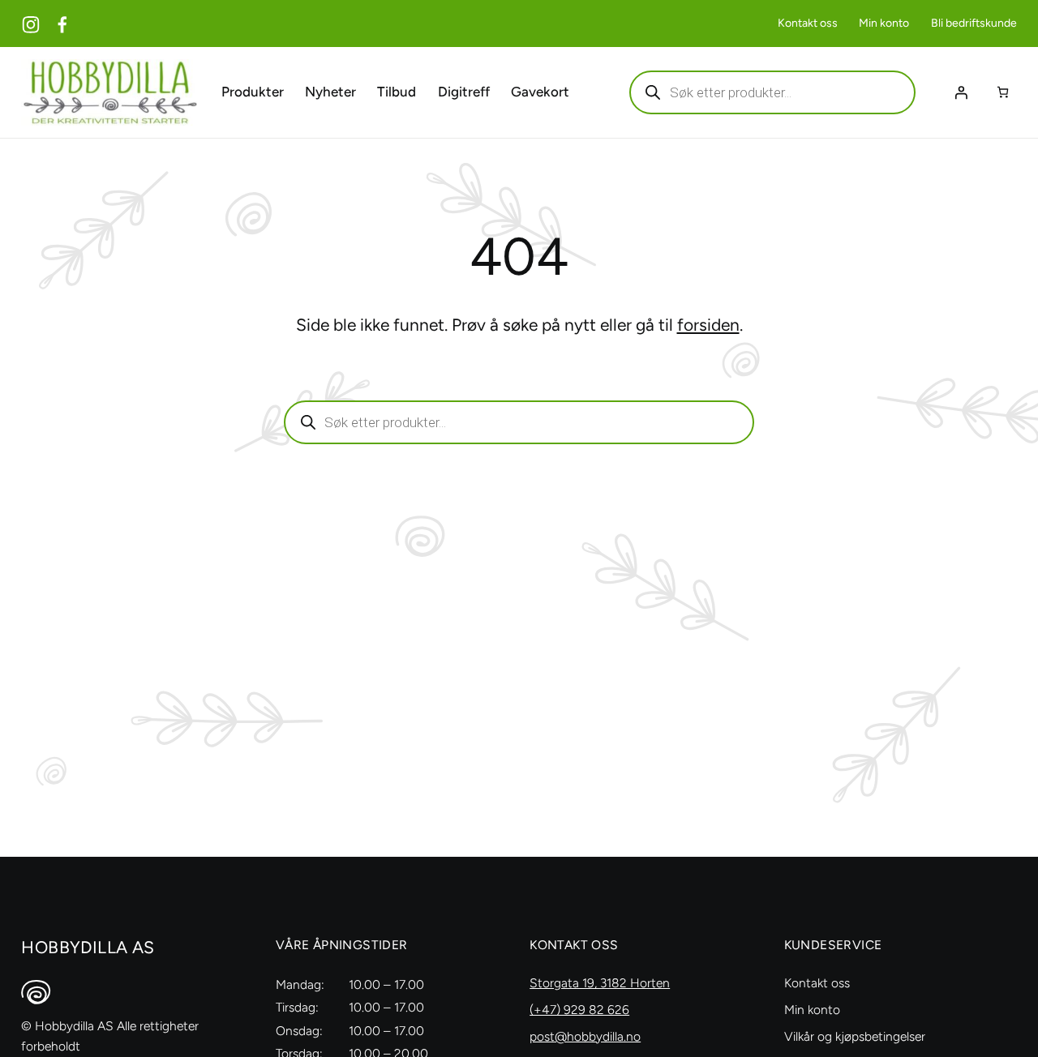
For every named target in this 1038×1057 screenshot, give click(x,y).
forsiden (708, 325)
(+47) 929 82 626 (579, 1009)
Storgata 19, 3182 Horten (600, 983)
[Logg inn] (961, 92)
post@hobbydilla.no (585, 1036)
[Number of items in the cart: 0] (1003, 92)
